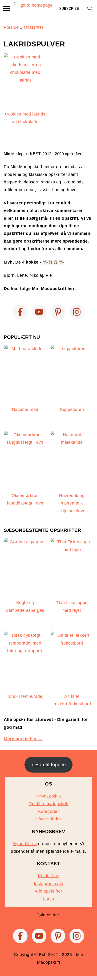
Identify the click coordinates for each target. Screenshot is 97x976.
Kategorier (48, 811)
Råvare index (48, 819)
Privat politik (48, 796)
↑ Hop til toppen (48, 764)
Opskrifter (33, 27)
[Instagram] (76, 312)
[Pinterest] (58, 312)
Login (48, 899)
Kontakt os (48, 875)
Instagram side (48, 883)
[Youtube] (39, 312)
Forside (11, 27)
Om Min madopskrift (48, 803)
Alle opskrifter (48, 891)
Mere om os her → (23, 738)
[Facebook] (20, 312)
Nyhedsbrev (25, 843)
